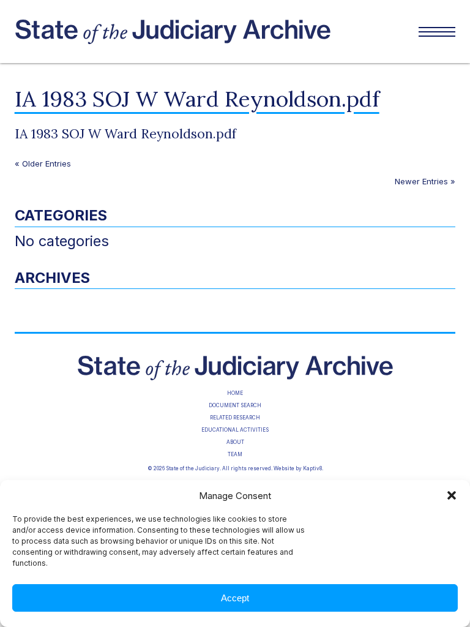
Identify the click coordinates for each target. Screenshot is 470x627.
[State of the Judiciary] (213, 32)
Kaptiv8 (312, 468)
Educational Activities (235, 429)
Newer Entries (421, 181)
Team (235, 454)
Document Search (235, 405)
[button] (452, 495)
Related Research (235, 417)
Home (235, 393)
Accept (235, 598)
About (235, 442)
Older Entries (46, 163)
